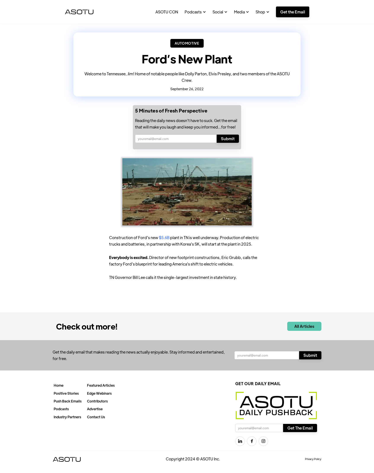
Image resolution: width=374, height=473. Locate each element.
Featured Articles (101, 385)
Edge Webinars (99, 393)
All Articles (304, 326)
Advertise (95, 409)
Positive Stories (66, 393)
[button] (195, 11)
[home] (79, 11)
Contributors (97, 401)
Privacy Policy (313, 459)
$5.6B (164, 237)
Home (58, 385)
